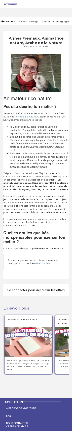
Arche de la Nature (26, 116)
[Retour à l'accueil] (10, 4)
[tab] (28, 21)
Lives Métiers (43, 263)
